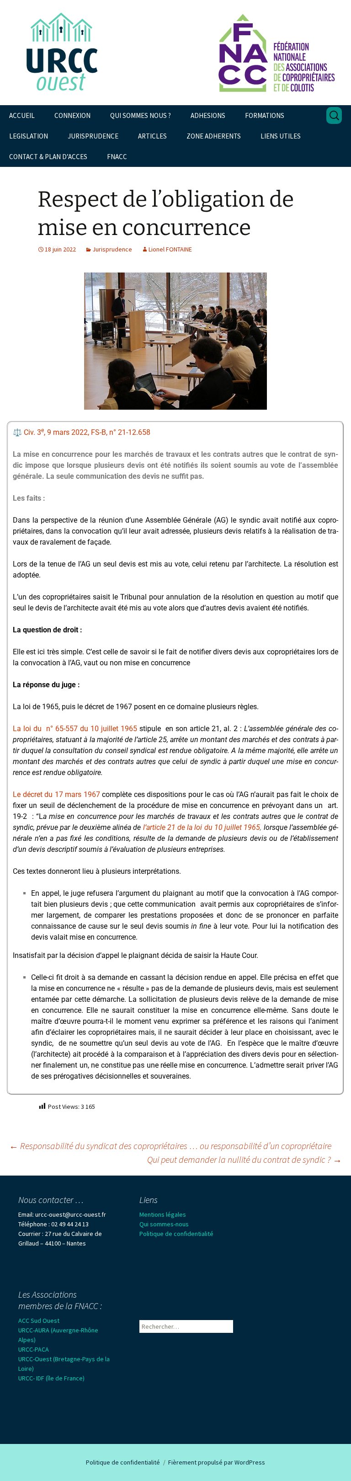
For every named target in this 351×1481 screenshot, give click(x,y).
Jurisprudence (112, 249)
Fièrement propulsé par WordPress (216, 1462)
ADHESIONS (208, 115)
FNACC (117, 156)
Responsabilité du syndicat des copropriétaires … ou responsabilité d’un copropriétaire (170, 1145)
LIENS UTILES (281, 136)
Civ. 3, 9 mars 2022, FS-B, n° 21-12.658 (87, 432)
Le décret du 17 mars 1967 (56, 794)
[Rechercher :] (334, 115)
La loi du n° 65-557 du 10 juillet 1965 (75, 728)
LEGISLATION (28, 136)
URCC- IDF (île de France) (51, 1378)
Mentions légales (162, 1214)
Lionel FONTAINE (170, 249)
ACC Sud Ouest (38, 1320)
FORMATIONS (264, 115)
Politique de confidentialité (176, 1234)
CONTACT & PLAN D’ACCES (48, 156)
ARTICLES (152, 136)
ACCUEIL (22, 115)
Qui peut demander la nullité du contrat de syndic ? (244, 1159)
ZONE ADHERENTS (213, 136)
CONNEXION (72, 115)
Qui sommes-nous (164, 1224)
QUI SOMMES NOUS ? (140, 115)
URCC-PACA (33, 1349)
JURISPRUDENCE (93, 136)
